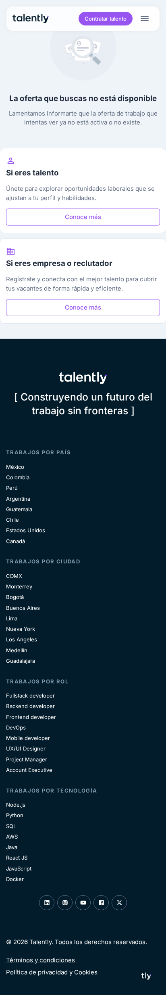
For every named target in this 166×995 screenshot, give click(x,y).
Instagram (65, 903)
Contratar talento (106, 18)
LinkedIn (46, 903)
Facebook (101, 903)
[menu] (146, 18)
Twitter (119, 903)
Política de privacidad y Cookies (52, 972)
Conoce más (83, 217)
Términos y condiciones (40, 960)
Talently (30, 18)
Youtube (83, 903)
